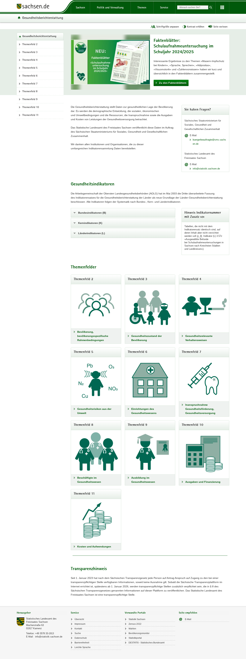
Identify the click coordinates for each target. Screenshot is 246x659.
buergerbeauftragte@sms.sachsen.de (209, 141)
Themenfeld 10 (30, 107)
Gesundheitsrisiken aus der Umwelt (94, 410)
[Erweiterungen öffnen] (222, 7)
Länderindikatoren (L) (91, 233)
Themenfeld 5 (29, 67)
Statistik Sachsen (137, 619)
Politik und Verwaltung (110, 7)
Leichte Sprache (83, 647)
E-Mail (188, 619)
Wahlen (132, 628)
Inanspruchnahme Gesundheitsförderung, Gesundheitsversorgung (200, 408)
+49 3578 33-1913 (44, 633)
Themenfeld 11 (30, 115)
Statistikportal (135, 638)
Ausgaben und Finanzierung (202, 481)
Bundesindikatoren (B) (92, 212)
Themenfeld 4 (29, 59)
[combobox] (192, 7)
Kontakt (78, 628)
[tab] (42, 613)
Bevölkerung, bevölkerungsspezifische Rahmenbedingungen (92, 336)
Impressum (80, 624)
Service (164, 7)
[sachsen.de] (42, 7)
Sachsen (80, 7)
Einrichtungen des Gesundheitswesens (143, 410)
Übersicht (79, 619)
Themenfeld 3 (29, 52)
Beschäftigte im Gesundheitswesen (89, 479)
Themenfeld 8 (29, 91)
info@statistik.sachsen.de (206, 168)
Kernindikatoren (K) (90, 223)
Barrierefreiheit (82, 642)
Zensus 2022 (135, 624)
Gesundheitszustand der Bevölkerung (146, 338)
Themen (141, 7)
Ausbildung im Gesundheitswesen (143, 479)
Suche (78, 633)
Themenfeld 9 (29, 99)
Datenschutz (81, 638)
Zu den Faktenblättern (172, 82)
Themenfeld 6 (29, 75)
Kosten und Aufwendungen (94, 546)
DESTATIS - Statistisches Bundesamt (146, 642)
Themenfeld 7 (29, 83)
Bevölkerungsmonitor (139, 633)
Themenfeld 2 (29, 44)
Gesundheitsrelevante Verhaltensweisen (199, 338)
